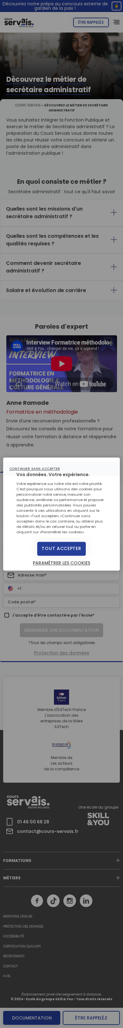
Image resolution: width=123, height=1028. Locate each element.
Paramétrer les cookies (61, 563)
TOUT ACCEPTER (61, 549)
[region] (61, 514)
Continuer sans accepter (34, 468)
